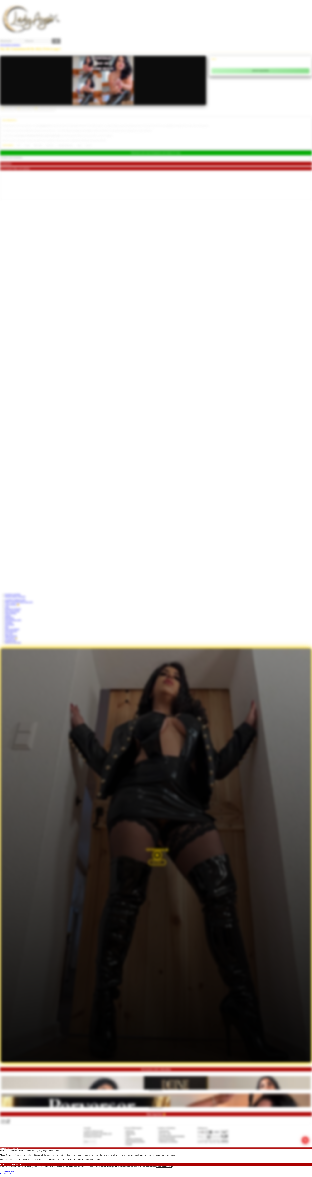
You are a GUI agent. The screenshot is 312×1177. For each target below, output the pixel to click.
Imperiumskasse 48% (13, 620)
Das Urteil (9, 634)
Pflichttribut (9, 618)
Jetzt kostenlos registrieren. (10, 45)
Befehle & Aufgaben (13, 609)
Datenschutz (130, 1134)
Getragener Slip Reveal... (156, 1107)
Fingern (79, 145)
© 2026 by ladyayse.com (93, 1131)
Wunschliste (9, 625)
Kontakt (129, 1144)
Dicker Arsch (50, 145)
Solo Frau (88, 145)
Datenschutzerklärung (164, 1167)
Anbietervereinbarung (134, 1139)
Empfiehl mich (10, 640)
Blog (7, 627)
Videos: (5, 1120)
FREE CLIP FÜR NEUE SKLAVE (19, 602)
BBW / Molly (38, 145)
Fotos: (5, 1122)
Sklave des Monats (12, 629)
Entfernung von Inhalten (168, 1141)
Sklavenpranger (11, 636)
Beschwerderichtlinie (167, 1139)
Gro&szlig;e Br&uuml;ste (65, 145)
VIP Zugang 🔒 (11, 638)
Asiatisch (27, 145)
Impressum (130, 1131)
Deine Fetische (10, 613)
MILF (18, 145)
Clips (7, 607)
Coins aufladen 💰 (12, 604)
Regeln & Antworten (13, 642)
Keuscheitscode (11, 631)
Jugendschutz (164, 1131)
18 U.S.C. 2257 (165, 1134)
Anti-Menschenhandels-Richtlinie (172, 1136)
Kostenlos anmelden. (13, 594)
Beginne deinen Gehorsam (15, 596)
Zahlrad (8, 616)
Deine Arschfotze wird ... (156, 1090)
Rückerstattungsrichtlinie (135, 1141)
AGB (128, 1136)
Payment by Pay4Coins (93, 1136)
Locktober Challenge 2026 (15, 600)
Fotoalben (9, 622)
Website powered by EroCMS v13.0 (98, 1134)
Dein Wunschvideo (12, 611)
